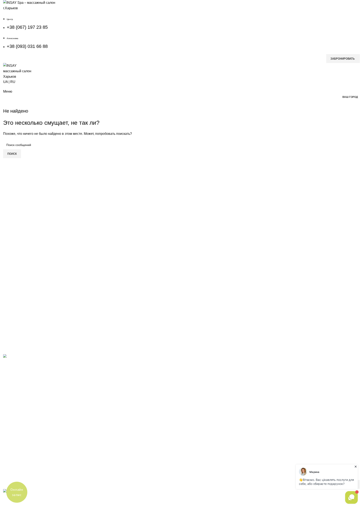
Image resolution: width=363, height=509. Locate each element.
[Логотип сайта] (29, 5)
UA (5, 82)
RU (12, 82)
